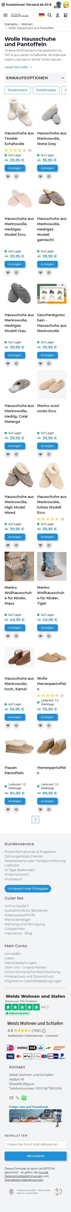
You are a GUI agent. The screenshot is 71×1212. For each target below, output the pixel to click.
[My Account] (58, 15)
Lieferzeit (12, 865)
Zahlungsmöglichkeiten (24, 856)
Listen (9, 958)
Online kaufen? (17, 906)
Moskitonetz (17, 90)
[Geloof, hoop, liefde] (57, 1192)
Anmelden (13, 954)
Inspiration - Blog (18, 933)
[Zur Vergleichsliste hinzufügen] (16, 176)
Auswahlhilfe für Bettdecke (26, 910)
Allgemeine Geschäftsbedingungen (33, 981)
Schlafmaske (46, 90)
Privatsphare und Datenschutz (29, 976)
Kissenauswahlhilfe (20, 915)
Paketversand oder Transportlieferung (35, 861)
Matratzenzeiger (18, 919)
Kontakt (17, 1067)
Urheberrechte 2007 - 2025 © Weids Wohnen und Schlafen (33, 1191)
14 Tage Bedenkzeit (20, 870)
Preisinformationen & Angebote (30, 852)
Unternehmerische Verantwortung (32, 972)
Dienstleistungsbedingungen (24, 1180)
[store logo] (19, 15)
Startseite (11, 24)
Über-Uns (12, 967)
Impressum (14, 879)
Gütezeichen (15, 929)
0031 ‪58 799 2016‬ (49, 1088)
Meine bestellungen (21, 963)
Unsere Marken (35, 967)
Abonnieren (35, 1156)
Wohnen (27, 24)
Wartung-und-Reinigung (25, 924)
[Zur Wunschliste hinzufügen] (8, 176)
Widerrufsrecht (17, 874)
